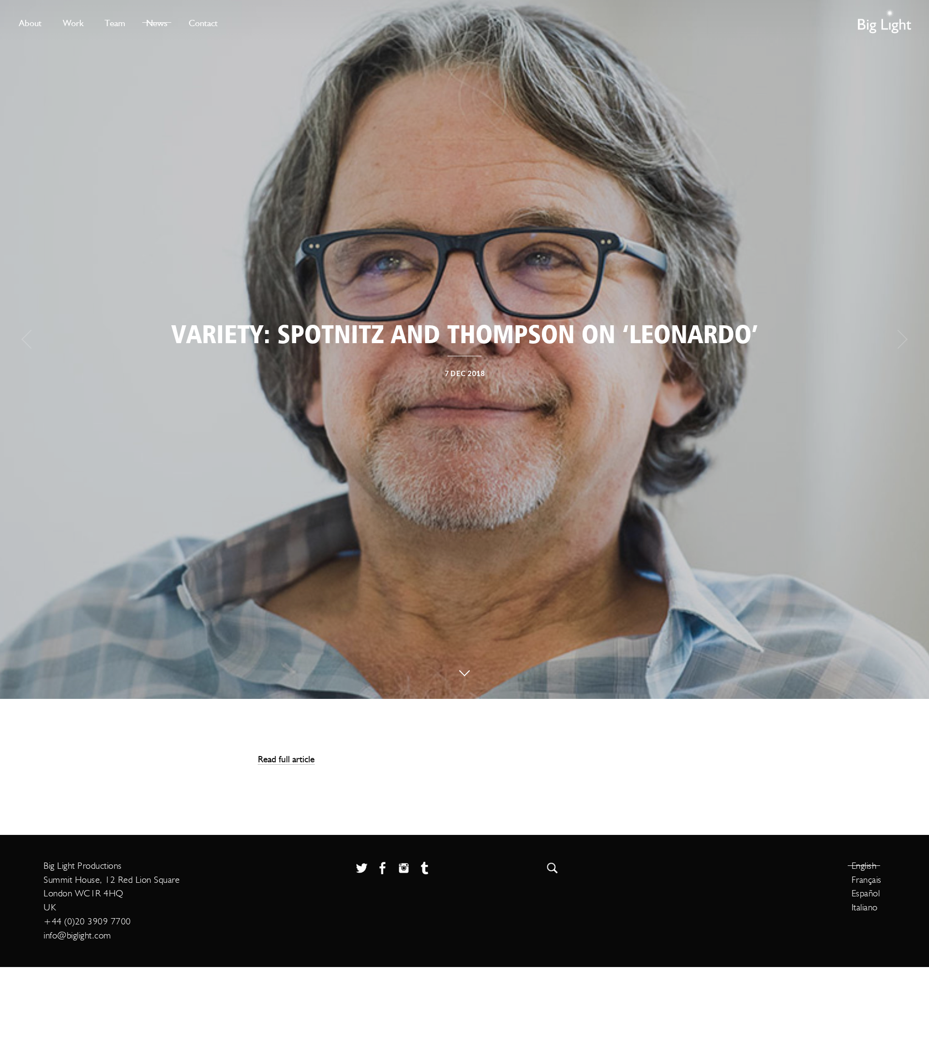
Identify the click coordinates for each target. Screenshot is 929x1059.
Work (73, 22)
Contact (203, 22)
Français (867, 879)
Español (866, 893)
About (30, 22)
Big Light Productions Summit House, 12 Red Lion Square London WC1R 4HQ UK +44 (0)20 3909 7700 (112, 893)
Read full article (286, 758)
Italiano (865, 907)
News (156, 22)
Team (115, 22)
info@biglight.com (77, 935)
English (864, 865)
